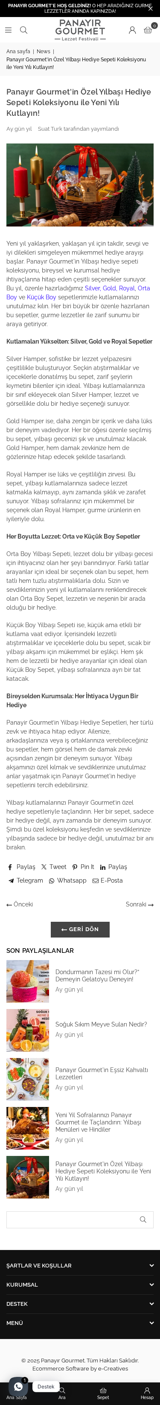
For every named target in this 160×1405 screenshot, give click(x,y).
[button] (148, 29)
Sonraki (137, 904)
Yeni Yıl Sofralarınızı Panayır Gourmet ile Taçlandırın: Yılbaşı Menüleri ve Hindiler (98, 1122)
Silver (92, 288)
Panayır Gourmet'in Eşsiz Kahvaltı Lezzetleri (101, 1074)
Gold (109, 288)
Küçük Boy (41, 297)
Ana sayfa (18, 51)
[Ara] (23, 29)
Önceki (22, 904)
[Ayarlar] (132, 29)
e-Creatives (113, 1368)
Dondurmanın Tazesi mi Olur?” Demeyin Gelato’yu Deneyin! (97, 976)
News (43, 51)
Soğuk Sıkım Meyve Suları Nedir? (101, 1024)
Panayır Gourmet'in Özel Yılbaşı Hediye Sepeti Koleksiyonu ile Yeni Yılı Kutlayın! (103, 1171)
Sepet (103, 1397)
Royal (127, 288)
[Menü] (8, 29)
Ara (62, 1397)
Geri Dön (83, 929)
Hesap (147, 1397)
